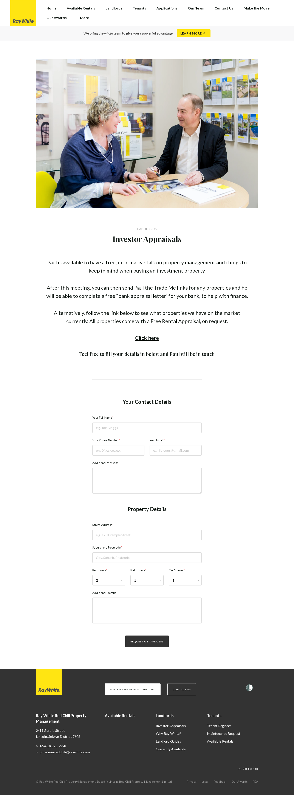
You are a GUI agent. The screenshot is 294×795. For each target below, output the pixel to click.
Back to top (250, 768)
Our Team (196, 8)
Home (51, 8)
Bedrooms (99, 570)
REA (255, 781)
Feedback (220, 781)
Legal (205, 781)
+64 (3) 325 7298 (53, 746)
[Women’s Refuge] (249, 688)
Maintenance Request (223, 733)
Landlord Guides (168, 741)
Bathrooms (137, 570)
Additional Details (104, 593)
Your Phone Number (105, 440)
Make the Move (256, 8)
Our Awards (56, 18)
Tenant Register (219, 726)
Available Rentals (81, 8)
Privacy (192, 781)
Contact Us (224, 8)
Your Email (156, 440)
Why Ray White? (168, 733)
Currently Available (171, 749)
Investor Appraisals (171, 726)
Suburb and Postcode (106, 547)
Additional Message (105, 463)
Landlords (165, 715)
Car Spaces (176, 570)
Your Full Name (102, 417)
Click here (147, 338)
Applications (167, 8)
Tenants (214, 715)
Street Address (102, 525)
